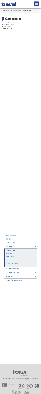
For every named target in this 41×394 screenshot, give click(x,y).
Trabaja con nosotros (13, 273)
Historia (8, 239)
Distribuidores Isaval (12, 263)
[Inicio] (8, 4)
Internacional (10, 257)
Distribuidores (17, 11)
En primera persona (12, 269)
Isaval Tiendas (10, 260)
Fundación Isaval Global (14, 280)
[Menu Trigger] (36, 3)
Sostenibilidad (10, 246)
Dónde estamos (11, 250)
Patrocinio (9, 276)
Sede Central (9, 253)
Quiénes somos (11, 235)
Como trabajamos (12, 243)
